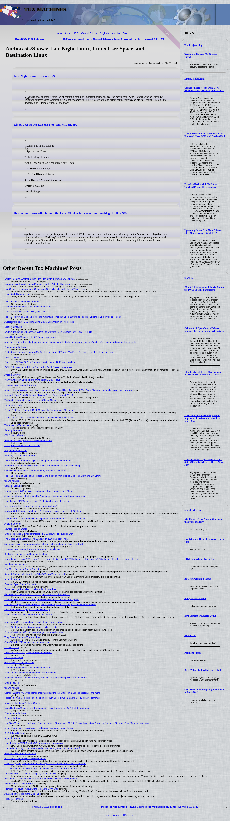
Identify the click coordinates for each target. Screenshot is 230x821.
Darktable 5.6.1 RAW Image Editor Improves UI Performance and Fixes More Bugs (202, 418)
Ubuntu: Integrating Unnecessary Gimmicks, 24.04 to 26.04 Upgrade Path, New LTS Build (48, 332)
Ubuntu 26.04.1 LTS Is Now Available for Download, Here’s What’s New (203, 373)
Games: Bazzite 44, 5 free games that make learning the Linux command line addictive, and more (52, 693)
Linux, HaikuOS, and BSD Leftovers (22, 301)
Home (59, 33)
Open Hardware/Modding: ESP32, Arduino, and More (30, 337)
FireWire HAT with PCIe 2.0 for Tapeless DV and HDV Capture (201, 185)
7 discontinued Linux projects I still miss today (27, 609)
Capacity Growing (13, 486)
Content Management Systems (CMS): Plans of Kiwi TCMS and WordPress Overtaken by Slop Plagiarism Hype (59, 352)
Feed (125, 33)
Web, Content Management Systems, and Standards (30, 672)
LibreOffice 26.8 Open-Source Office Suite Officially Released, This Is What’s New (204, 462)
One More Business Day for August (21, 569)
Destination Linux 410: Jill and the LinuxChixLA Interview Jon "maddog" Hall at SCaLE (73, 213)
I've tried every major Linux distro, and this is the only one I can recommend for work (45, 748)
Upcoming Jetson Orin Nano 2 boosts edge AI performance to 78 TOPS (203, 231)
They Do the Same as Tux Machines (22, 637)
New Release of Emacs (15, 529)
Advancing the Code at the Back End (22, 794)
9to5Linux (190, 278)
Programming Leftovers (15, 347)
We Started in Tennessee (16, 425)
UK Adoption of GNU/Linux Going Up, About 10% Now (30, 773)
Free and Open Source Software (20, 385)
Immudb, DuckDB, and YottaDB (19, 455)
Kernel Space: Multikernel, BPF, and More (24, 311)
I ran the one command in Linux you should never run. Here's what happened (41, 599)
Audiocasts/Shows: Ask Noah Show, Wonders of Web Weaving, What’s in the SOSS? (46, 677)
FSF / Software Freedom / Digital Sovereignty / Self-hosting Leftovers (38, 460)
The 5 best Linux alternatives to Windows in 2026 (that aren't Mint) (36, 539)
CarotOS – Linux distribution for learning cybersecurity (30, 627)
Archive (116, 33)
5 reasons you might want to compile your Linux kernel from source (37, 594)
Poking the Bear (192, 653)
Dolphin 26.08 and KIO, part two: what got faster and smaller (33, 632)
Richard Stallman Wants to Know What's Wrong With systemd (34, 574)
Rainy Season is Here (195, 598)
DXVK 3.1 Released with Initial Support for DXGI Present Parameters (205, 288)
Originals (104, 33)
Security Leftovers (13, 327)
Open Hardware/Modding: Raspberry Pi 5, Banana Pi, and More (35, 470)
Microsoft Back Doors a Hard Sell (20, 783)
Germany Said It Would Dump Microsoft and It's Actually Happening (37, 284)
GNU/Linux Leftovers (14, 435)
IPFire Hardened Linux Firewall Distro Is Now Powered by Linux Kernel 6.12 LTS (114, 39)
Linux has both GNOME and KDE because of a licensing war (34, 743)
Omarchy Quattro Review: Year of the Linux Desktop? (30, 506)
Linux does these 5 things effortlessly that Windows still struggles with (38, 534)
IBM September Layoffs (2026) (200, 616)
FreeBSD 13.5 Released (30, 39)
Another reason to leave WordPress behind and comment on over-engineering (42, 465)
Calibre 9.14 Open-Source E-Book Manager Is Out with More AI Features (204, 329)
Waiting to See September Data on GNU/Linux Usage (30, 400)
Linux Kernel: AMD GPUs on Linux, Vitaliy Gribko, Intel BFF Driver (36, 501)
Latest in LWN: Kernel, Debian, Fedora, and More (28, 652)
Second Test (190, 635)
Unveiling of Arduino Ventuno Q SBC (22, 703)
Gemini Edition (89, 33)
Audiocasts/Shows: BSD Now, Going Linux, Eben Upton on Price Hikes (39, 322)
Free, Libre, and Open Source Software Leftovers (28, 306)
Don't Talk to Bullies (14, 733)
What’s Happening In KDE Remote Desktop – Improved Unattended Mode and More (45, 763)
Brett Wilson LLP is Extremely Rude (203, 670)
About (68, 33)
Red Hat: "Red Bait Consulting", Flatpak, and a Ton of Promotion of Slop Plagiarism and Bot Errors (52, 476)
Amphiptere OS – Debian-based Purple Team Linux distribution (34, 622)
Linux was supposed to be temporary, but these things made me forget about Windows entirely (50, 604)
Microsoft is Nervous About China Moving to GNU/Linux (31, 789)
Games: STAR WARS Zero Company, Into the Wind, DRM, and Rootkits (39, 362)
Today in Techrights (13, 405)
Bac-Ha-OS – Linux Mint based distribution (25, 758)
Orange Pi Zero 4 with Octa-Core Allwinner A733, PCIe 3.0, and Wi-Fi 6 (204, 89)
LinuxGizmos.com (194, 78)
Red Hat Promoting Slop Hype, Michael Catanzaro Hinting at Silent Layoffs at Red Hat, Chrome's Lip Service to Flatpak (62, 317)
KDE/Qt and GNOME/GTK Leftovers (22, 445)
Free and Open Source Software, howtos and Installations (32, 549)
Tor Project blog (193, 45)
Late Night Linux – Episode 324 (34, 76)
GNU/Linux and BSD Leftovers (19, 662)
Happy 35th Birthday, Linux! (17, 294)
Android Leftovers (13, 375)
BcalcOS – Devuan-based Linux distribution (25, 554)
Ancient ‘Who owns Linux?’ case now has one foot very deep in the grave (40, 728)
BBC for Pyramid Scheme (197, 579)
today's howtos (11, 357)
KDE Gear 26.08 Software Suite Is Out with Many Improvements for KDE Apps (42, 768)
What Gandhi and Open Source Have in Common (28, 614)
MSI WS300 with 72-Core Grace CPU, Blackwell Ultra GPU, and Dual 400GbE (205, 135)
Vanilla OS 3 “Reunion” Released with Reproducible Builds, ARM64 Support (40, 778)
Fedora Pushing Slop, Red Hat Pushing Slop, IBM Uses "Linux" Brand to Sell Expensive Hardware (52, 698)
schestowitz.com (193, 510)
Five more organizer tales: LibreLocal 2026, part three (30, 589)
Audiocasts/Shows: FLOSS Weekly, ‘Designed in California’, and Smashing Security (45, 496)
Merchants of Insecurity (15, 564)
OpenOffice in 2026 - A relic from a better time (26, 642)
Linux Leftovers (11, 683)
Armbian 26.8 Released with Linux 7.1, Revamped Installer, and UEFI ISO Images (44, 511)
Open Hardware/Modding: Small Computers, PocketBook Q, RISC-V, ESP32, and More (46, 708)
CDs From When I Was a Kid (199, 559)
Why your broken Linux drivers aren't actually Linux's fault (32, 380)
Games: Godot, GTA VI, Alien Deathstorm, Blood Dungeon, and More (38, 491)
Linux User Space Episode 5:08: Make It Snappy (45, 124)
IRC (76, 33)
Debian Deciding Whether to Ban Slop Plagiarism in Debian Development (39, 279)
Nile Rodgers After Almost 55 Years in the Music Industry (203, 520)
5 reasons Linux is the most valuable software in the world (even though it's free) (43, 544)
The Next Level (11, 647)
